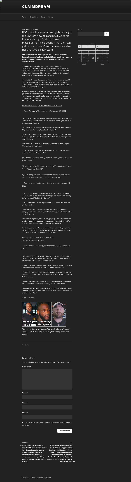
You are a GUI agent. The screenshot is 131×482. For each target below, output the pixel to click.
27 (88, 60)
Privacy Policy (26, 477)
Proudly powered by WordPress (41, 477)
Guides (50, 17)
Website (25, 413)
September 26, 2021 (57, 111)
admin (35, 29)
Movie (27, 345)
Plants (24, 17)
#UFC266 (39, 169)
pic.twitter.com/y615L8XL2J (33, 240)
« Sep (84, 64)
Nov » (102, 64)
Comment (26, 367)
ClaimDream (36, 7)
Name (25, 393)
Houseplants (34, 17)
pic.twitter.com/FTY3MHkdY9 (50, 105)
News (43, 17)
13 (88, 55)
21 (93, 58)
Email (24, 403)
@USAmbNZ (27, 158)
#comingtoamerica (29, 105)
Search (80, 30)
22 (97, 58)
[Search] (106, 34)
